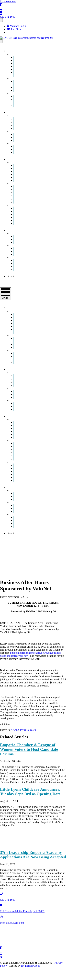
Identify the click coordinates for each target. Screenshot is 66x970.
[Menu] (1, 20)
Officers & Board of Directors (37, 266)
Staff (23, 269)
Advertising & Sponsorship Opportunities (32, 83)
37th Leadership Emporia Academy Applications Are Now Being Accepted (33, 854)
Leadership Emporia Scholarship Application (35, 101)
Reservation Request (32, 242)
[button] (15, 280)
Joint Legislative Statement (35, 254)
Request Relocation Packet (35, 223)
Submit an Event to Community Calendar (34, 74)
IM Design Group (30, 965)
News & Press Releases (23, 729)
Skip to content (8, 1)
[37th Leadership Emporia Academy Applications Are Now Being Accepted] (25, 845)
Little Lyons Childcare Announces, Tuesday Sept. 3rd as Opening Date (30, 791)
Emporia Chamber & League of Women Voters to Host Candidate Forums (29, 749)
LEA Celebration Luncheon (36, 105)
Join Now (15, 29)
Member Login (17, 26)
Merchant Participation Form (36, 152)
